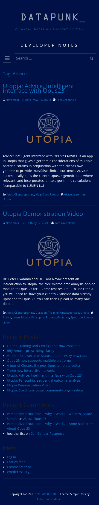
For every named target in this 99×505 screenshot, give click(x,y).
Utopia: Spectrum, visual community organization (45, 390)
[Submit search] (91, 58)
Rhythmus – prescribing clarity (30, 351)
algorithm (79, 194)
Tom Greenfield (66, 99)
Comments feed (19, 467)
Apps (9, 194)
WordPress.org (18, 472)
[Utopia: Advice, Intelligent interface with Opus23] (49, 128)
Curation (41, 312)
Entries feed (16, 462)
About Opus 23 (34, 419)
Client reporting (24, 194)
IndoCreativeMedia (49, 499)
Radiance (63, 317)
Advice (67, 194)
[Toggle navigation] (7, 58)
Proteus (51, 317)
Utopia (54, 194)
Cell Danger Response (47, 434)
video (6, 322)
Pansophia (38, 317)
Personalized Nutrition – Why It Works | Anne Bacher (48, 424)
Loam (16, 317)
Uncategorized (69, 312)
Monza (25, 317)
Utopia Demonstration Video (43, 213)
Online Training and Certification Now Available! (44, 346)
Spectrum (76, 317)
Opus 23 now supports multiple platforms (39, 360)
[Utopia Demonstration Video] (49, 251)
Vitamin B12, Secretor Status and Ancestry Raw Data (47, 356)
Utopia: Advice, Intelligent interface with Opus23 (38, 88)
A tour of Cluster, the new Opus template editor (44, 366)
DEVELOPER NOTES (46, 494)
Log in (11, 457)
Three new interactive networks (31, 371)
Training (53, 312)
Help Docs (42, 194)
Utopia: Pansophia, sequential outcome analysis (44, 380)
